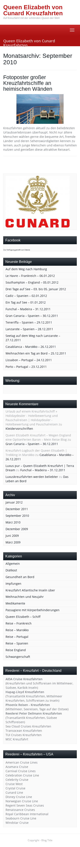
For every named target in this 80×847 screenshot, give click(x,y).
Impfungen (13, 584)
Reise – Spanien (17, 643)
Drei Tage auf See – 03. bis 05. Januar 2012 (36, 289)
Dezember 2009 (17, 529)
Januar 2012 (14, 502)
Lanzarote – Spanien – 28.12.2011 (29, 329)
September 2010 (17, 516)
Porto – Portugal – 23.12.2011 (26, 367)
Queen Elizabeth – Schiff (23, 617)
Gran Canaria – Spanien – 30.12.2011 (32, 316)
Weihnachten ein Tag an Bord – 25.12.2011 (36, 353)
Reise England (16, 650)
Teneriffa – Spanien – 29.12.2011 (29, 322)
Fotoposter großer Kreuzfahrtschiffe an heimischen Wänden (27, 83)
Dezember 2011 (17, 509)
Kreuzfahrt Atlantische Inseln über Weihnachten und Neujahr (30, 593)
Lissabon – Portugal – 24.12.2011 (29, 360)
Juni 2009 (12, 536)
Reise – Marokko (17, 630)
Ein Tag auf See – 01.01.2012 (26, 302)
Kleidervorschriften (19, 429)
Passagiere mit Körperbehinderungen (33, 610)
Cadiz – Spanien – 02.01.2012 (26, 296)
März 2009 (13, 542)
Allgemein (13, 564)
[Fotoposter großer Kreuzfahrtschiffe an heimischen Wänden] (40, 109)
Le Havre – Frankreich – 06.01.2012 (30, 276)
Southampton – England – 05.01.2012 (32, 282)
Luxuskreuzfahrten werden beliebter (32, 477)
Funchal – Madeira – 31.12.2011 (28, 309)
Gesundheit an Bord (20, 577)
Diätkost (11, 570)
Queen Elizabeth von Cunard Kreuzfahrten (29, 42)
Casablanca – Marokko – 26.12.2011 (31, 347)
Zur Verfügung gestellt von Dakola (16, 250)
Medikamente (15, 603)
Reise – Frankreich (19, 623)
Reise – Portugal (17, 637)
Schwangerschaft (18, 657)
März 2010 (13, 522)
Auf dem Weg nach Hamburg (26, 269)
